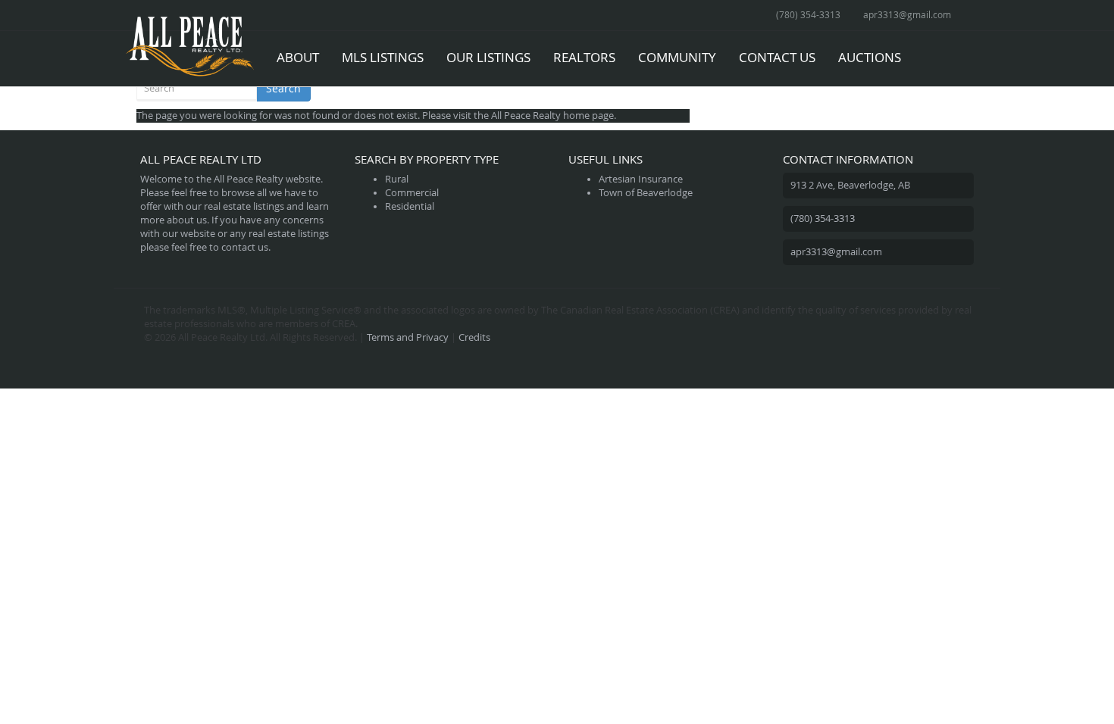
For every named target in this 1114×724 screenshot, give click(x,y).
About (298, 57)
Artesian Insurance (641, 179)
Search (283, 88)
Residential (409, 206)
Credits (474, 337)
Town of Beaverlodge (646, 192)
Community (677, 57)
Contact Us (777, 57)
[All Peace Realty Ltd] (189, 50)
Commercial (412, 192)
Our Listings (488, 57)
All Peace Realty (526, 115)
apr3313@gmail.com (907, 14)
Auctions (869, 57)
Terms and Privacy (408, 337)
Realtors (584, 57)
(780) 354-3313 (808, 14)
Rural (396, 179)
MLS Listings (383, 57)
